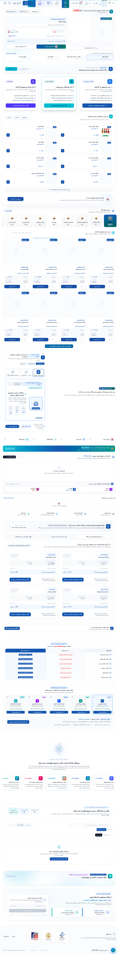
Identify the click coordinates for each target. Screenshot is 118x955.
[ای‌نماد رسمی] (62, 936)
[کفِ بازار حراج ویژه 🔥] (81, 3)
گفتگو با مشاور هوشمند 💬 (12, 628)
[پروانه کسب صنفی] (35, 936)
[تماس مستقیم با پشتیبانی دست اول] (113, 950)
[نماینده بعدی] (13, 825)
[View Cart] (5, 3)
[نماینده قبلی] (9, 825)
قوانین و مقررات (43, 950)
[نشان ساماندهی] (48, 936)
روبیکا (13, 936)
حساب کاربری (26, 3)
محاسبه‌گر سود (31, 363)
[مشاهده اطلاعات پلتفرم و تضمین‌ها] (113, 3)
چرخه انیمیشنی (40, 363)
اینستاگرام (6, 936)
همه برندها (98, 835)
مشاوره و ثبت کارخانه (16, 199)
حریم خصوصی (34, 950)
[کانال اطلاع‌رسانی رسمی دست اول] (9, 3)
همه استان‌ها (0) (101, 829)
